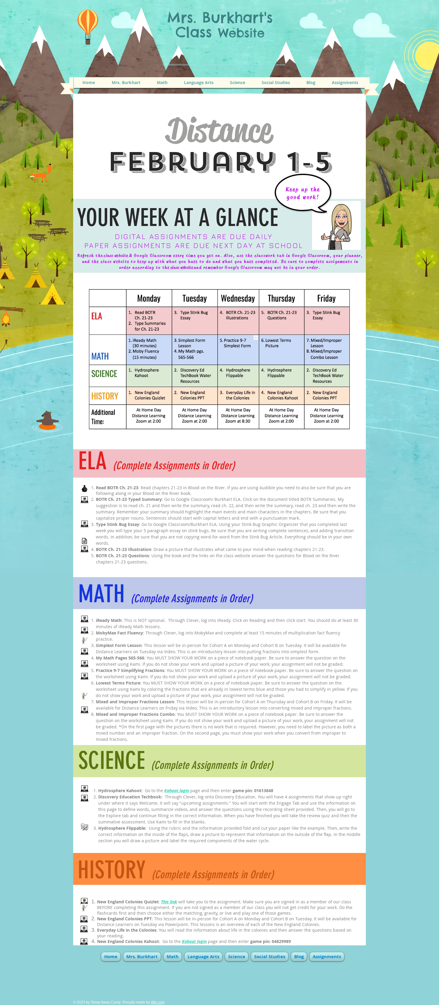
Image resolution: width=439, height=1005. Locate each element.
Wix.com (158, 1002)
